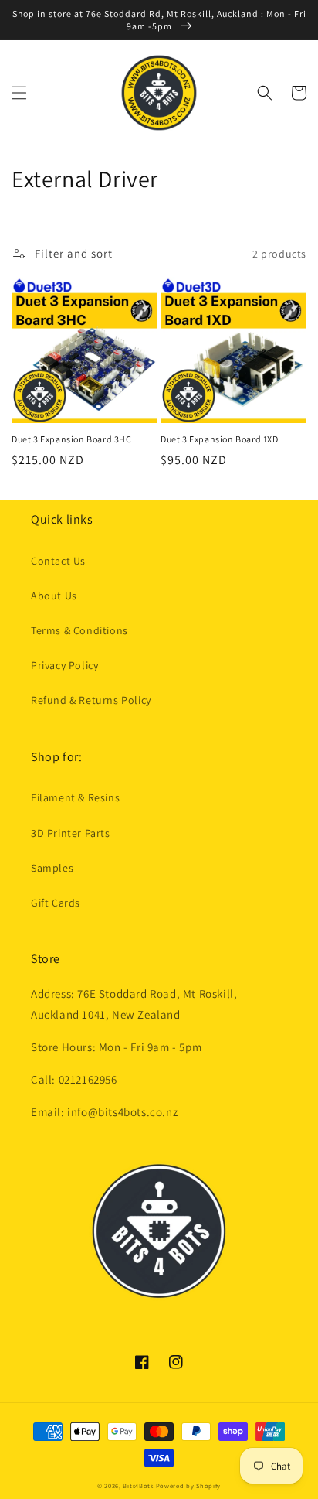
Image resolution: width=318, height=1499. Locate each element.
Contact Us (58, 561)
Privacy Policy (64, 665)
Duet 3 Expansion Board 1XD (220, 439)
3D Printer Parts (70, 833)
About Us (54, 596)
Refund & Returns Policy (91, 700)
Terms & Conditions (79, 630)
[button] (19, 93)
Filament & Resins (75, 797)
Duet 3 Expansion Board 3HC (72, 439)
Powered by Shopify (189, 1485)
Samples (52, 868)
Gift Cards (55, 903)
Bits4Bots (138, 1485)
